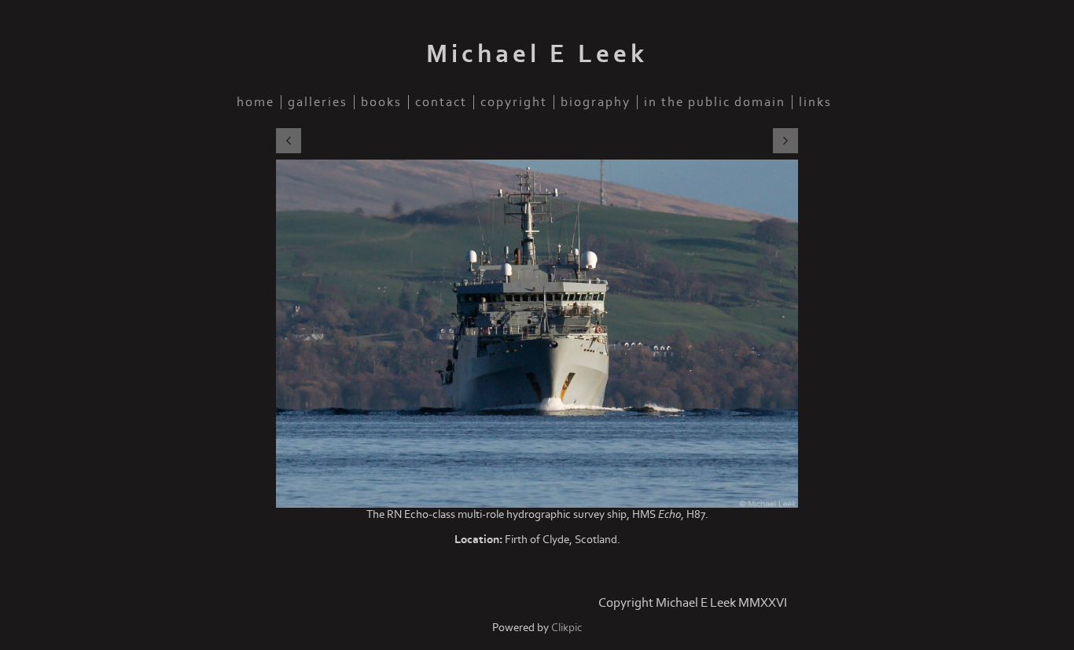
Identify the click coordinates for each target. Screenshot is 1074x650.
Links (815, 102)
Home (255, 102)
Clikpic (567, 627)
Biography (596, 102)
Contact (441, 102)
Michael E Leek (537, 54)
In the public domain (714, 102)
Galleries (318, 102)
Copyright (513, 102)
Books (381, 102)
